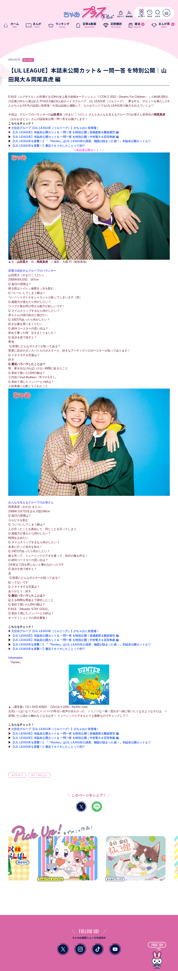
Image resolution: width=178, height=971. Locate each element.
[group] (55, 859)
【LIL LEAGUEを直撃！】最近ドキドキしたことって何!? (48, 145)
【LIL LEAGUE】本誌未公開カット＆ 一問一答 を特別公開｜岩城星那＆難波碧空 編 (65, 132)
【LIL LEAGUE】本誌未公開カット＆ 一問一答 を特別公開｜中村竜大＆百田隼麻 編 (65, 136)
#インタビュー (39, 775)
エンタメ (28, 60)
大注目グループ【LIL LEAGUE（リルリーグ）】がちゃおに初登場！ (55, 128)
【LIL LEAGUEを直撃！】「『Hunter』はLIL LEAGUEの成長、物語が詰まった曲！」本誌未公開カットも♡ (81, 141)
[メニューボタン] (167, 13)
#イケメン (17, 775)
